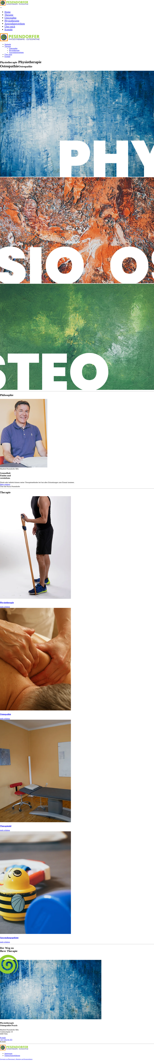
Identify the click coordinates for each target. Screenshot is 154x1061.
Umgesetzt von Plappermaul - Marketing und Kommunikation (16, 1059)
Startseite (8, 44)
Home (8, 11)
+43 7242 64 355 (6, 1040)
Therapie (9, 14)
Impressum (8, 1053)
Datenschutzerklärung (12, 1056)
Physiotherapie (12, 20)
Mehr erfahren (5, 484)
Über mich (10, 26)
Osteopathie (10, 17)
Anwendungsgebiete (15, 23)
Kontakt (9, 29)
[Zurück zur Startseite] (14, 5)
